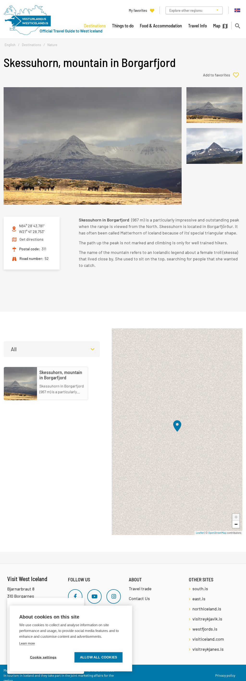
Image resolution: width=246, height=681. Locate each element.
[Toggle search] (237, 25)
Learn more (27, 643)
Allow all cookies (98, 657)
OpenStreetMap (217, 532)
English (10, 45)
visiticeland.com (208, 639)
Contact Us (139, 598)
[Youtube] (94, 596)
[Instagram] (113, 596)
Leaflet (200, 532)
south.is (200, 588)
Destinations (31, 45)
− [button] (236, 524)
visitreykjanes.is (208, 649)
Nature (52, 45)
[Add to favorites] (222, 75)
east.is (198, 598)
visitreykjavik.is (207, 618)
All (14, 349)
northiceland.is (206, 608)
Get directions (31, 239)
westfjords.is (204, 629)
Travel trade (140, 588)
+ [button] (236, 517)
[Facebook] (75, 596)
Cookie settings (43, 657)
